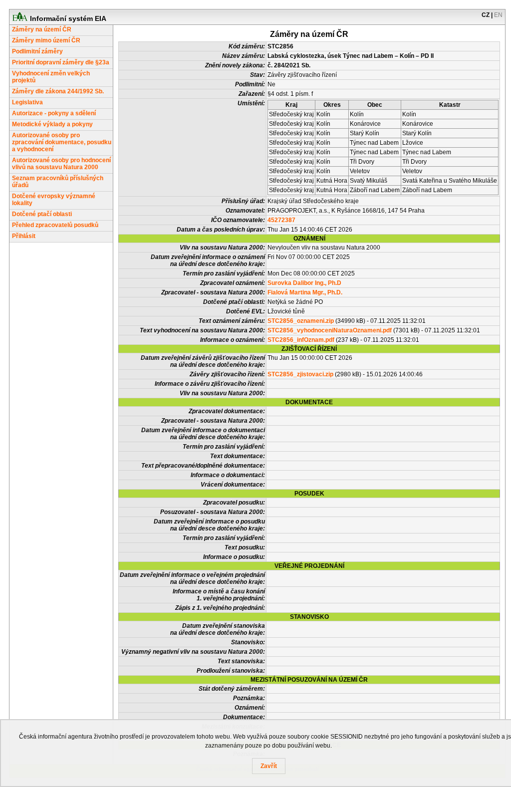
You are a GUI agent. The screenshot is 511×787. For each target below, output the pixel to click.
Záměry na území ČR (41, 29)
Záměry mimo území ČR (46, 40)
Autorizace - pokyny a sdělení (54, 113)
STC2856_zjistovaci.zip (300, 374)
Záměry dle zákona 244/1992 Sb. (58, 91)
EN (498, 14)
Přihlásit (23, 236)
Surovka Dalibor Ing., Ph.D (304, 282)
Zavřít (268, 766)
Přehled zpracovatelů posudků (55, 225)
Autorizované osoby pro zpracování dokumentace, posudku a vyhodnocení (61, 142)
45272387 (281, 220)
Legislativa (27, 102)
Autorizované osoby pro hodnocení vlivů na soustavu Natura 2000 (61, 164)
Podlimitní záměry (37, 51)
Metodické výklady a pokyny (52, 124)
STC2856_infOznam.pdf (300, 339)
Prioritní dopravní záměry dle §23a (60, 62)
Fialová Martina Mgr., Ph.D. (304, 292)
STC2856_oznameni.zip (300, 320)
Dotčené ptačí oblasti (42, 214)
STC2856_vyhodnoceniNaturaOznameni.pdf (329, 330)
